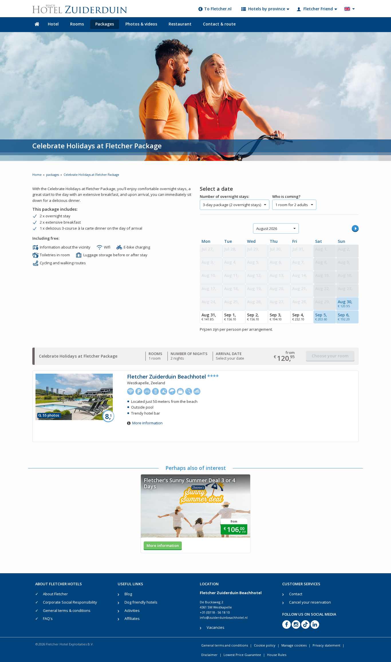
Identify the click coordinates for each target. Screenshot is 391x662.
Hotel (53, 24)
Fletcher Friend (318, 8)
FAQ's (48, 618)
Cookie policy (264, 645)
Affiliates (132, 618)
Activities (132, 610)
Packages (104, 24)
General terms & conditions (66, 610)
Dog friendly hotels (141, 602)
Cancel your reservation (310, 602)
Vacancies (215, 627)
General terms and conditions (224, 645)
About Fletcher (55, 593)
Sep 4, (298, 316)
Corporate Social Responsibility (70, 602)
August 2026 (266, 228)
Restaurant (180, 24)
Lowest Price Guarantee (242, 655)
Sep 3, (276, 316)
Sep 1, (230, 316)
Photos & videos (141, 24)
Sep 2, (253, 316)
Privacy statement (326, 645)
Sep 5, (321, 316)
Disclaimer (209, 655)
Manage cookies (294, 645)
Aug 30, (345, 303)
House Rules (276, 655)
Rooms (77, 24)
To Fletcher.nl (218, 8)
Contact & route (219, 24)
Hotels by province (266, 8)
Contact (295, 593)
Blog (128, 593)
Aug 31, (209, 316)
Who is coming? (286, 196)
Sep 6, (344, 316)
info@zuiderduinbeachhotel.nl (224, 617)
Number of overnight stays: (224, 196)
